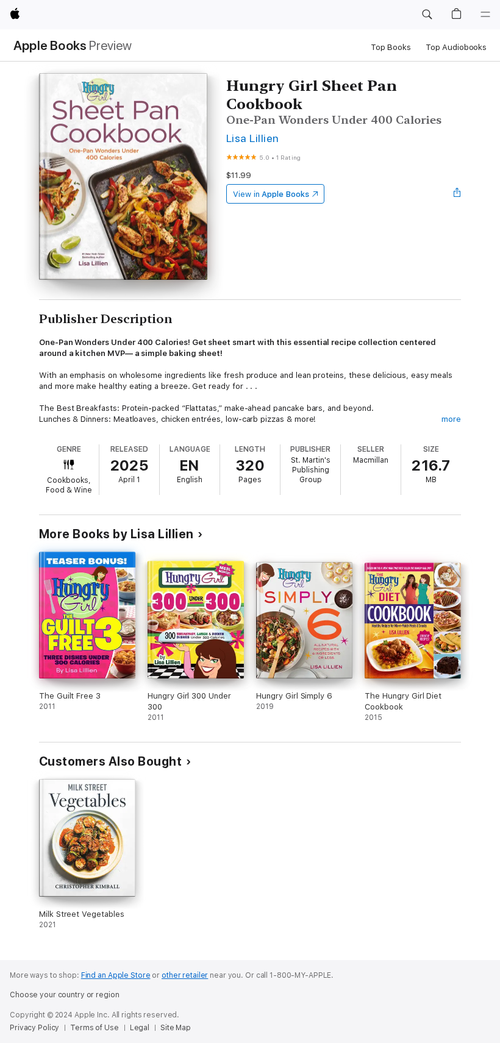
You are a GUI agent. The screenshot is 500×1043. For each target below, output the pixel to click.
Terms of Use (94, 1027)
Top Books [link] (391, 47)
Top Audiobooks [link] (456, 47)
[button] (426, 14)
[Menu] (485, 14)
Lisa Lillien (252, 138)
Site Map (175, 1027)
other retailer (185, 975)
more (451, 419)
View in (271, 194)
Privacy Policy (34, 1027)
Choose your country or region (65, 995)
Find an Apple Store (116, 975)
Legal (139, 1027)
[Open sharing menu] (457, 194)
